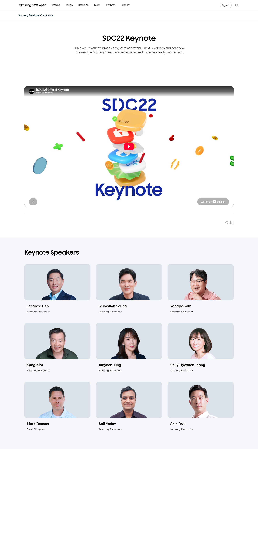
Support (125, 5)
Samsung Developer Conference (36, 15)
